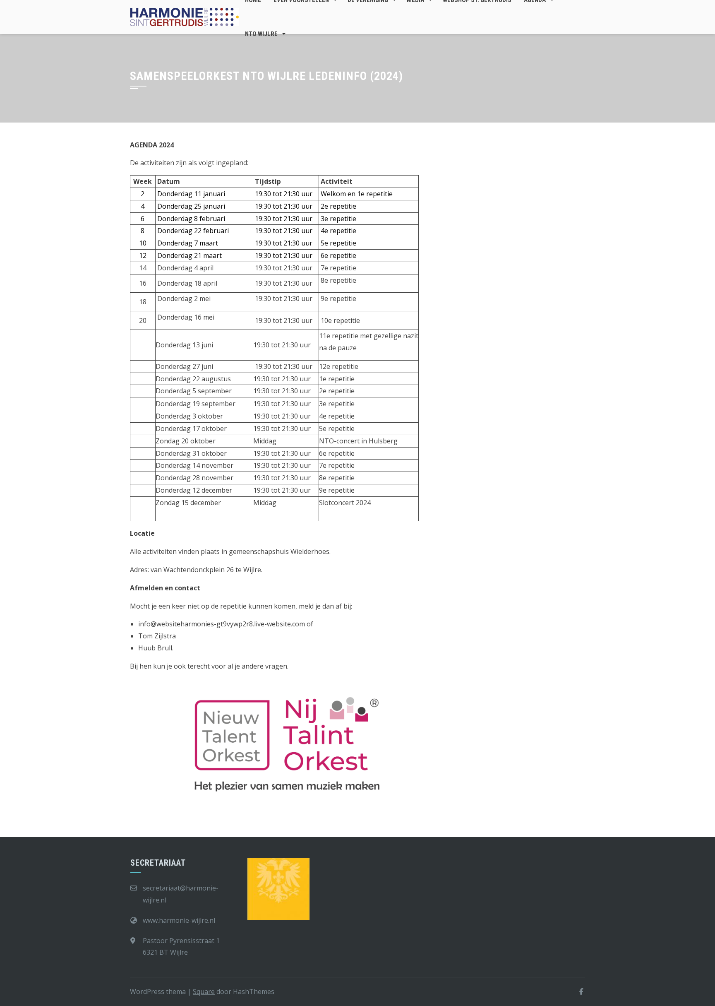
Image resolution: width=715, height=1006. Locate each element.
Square (204, 991)
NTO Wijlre (261, 34)
